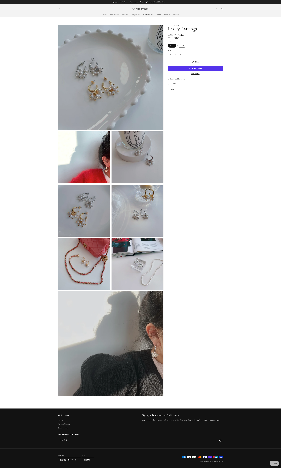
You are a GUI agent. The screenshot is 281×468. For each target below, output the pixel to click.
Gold (172, 45)
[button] (60, 8)
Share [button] (172, 90)
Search (60, 420)
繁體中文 (87, 460)
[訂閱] (95, 440)
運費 (176, 38)
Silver (182, 45)
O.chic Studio (208, 461)
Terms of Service (64, 424)
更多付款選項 (195, 74)
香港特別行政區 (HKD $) (68, 460)
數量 (169, 50)
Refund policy (63, 428)
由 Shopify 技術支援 (217, 461)
